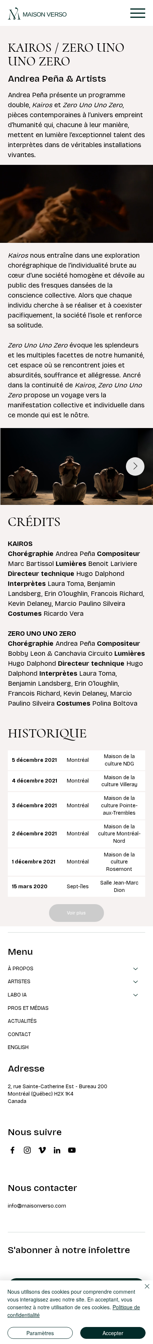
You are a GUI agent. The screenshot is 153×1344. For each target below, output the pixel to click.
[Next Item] (135, 466)
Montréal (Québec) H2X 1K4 (41, 1094)
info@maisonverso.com (37, 1206)
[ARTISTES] (136, 981)
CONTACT (19, 1034)
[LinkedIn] (57, 1150)
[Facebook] (12, 1150)
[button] (140, 234)
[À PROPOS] (136, 968)
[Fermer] (143, 1291)
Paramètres (40, 1333)
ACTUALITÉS (22, 1021)
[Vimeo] (42, 1150)
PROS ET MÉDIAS (28, 1008)
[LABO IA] (136, 995)
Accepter (112, 1333)
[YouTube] (71, 1150)
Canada (17, 1101)
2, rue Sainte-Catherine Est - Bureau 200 (57, 1086)
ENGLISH (18, 1047)
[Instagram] (27, 1150)
